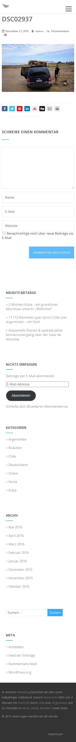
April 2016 (16, 535)
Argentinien (18, 439)
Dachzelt (24, 703)
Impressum (55, 734)
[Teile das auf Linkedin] (27, 108)
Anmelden (16, 647)
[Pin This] (19, 108)
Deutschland (18, 465)
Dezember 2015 (20, 569)
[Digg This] (42, 108)
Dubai (13, 473)
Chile (12, 456)
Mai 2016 (15, 527)
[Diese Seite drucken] (57, 108)
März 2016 (17, 544)
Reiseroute (50, 697)
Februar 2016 (19, 552)
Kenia (13, 482)
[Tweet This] (12, 108)
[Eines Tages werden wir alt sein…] (6, 11)
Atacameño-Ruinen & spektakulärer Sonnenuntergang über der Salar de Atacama (34, 334)
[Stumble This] (34, 108)
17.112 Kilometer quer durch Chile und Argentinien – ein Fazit (36, 319)
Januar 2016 (18, 561)
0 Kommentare (60, 31)
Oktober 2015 (19, 586)
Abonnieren (21, 396)
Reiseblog (24, 692)
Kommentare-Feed (23, 664)
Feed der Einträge (22, 655)
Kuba (12, 490)
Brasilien (15, 448)
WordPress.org (20, 672)
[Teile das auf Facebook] (4, 108)
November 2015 (21, 578)
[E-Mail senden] (49, 108)
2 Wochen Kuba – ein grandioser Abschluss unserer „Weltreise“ (32, 306)
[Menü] (68, 9)
